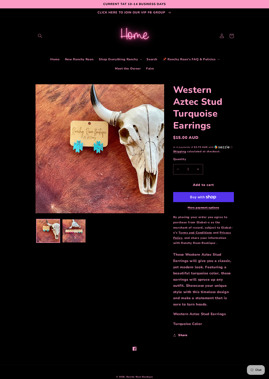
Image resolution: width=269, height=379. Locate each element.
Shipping (179, 151)
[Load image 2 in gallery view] (74, 231)
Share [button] (182, 335)
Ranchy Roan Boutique (139, 376)
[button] (40, 36)
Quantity (179, 159)
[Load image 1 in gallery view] (48, 231)
